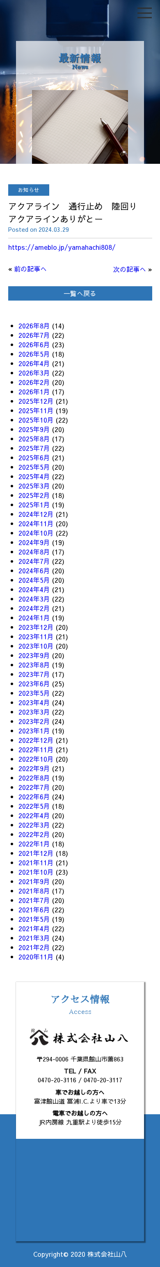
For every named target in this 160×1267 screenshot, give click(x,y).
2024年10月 (36, 532)
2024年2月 (34, 608)
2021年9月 (34, 881)
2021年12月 (36, 852)
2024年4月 (34, 589)
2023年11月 (36, 636)
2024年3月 (34, 598)
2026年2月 (34, 382)
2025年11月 (36, 410)
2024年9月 (34, 542)
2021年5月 (34, 918)
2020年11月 (36, 956)
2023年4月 (34, 702)
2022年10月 (36, 758)
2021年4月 (34, 928)
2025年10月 (36, 419)
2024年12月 (36, 513)
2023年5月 (34, 692)
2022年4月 (34, 815)
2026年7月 (34, 334)
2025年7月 (34, 447)
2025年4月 (34, 476)
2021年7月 (34, 900)
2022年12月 (36, 739)
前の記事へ (30, 268)
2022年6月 (34, 796)
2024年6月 (34, 570)
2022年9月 (34, 768)
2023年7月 (34, 674)
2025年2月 (34, 495)
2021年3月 (34, 937)
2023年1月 (34, 730)
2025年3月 (34, 485)
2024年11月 (36, 523)
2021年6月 (34, 909)
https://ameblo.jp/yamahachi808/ (62, 246)
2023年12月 (36, 626)
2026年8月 (34, 325)
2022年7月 (34, 787)
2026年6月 (34, 344)
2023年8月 (34, 664)
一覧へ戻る (80, 293)
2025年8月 (34, 438)
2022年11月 (36, 749)
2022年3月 (34, 824)
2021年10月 (36, 871)
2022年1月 (34, 843)
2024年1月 (34, 617)
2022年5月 (34, 805)
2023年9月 (34, 655)
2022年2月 (34, 834)
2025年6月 (34, 457)
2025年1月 (34, 504)
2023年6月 (34, 683)
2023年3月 (34, 711)
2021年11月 (36, 862)
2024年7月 (34, 561)
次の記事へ (129, 269)
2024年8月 (34, 551)
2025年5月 (34, 466)
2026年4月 (34, 363)
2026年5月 (34, 353)
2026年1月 (34, 391)
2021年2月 (34, 947)
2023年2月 (34, 721)
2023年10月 (36, 645)
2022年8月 (34, 777)
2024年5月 (34, 579)
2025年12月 (36, 400)
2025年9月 (34, 429)
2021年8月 (34, 890)
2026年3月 (34, 372)
